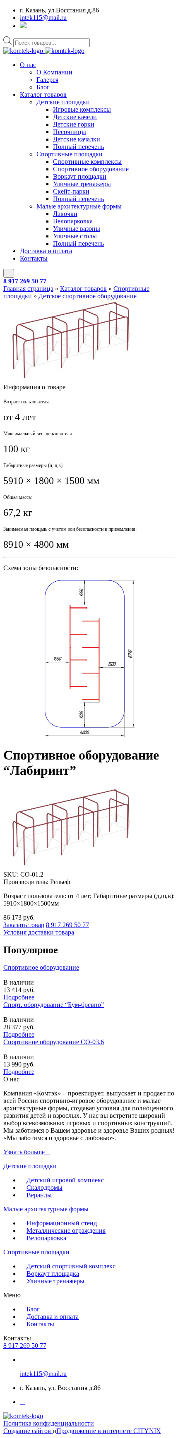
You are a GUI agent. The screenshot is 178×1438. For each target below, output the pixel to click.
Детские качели (75, 116)
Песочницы (69, 131)
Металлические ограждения (66, 1230)
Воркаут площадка (52, 1273)
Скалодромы (44, 1187)
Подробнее (18, 997)
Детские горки (73, 124)
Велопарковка (73, 221)
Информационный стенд (61, 1223)
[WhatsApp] (23, 25)
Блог (43, 87)
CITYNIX (147, 1430)
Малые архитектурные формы (79, 206)
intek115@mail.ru (43, 17)
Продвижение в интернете (94, 1430)
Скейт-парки (71, 191)
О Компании (54, 72)
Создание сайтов (28, 1430)
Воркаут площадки (79, 176)
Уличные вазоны (76, 228)
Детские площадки (63, 101)
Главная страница (28, 288)
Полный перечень (78, 146)
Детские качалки (76, 139)
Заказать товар (23, 924)
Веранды (39, 1194)
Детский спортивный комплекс (70, 1266)
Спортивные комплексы (87, 161)
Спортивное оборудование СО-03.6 (53, 1041)
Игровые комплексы (82, 109)
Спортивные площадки (69, 154)
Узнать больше (24, 1151)
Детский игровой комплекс (65, 1180)
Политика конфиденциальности (48, 1423)
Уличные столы (75, 236)
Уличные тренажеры (82, 183)
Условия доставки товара (38, 932)
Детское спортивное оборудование (87, 296)
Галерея (47, 79)
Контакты (34, 258)
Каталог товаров (43, 94)
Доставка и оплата (46, 250)
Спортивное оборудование (91, 169)
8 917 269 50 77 (24, 281)
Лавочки (65, 213)
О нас (28, 64)
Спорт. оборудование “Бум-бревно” (53, 1004)
